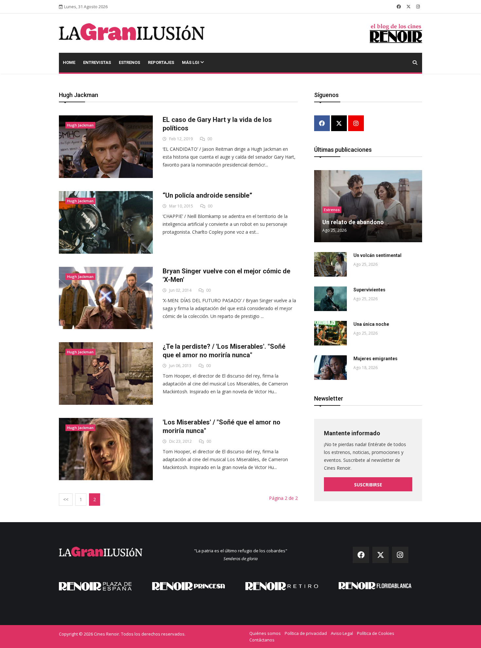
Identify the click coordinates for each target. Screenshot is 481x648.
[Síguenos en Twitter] (408, 7)
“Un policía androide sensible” (207, 195)
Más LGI (191, 62)
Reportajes (161, 62)
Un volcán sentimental (377, 255)
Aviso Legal (342, 633)
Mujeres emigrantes (375, 358)
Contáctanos (262, 640)
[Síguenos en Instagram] (418, 7)
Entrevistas (97, 62)
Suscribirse (368, 484)
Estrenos (129, 62)
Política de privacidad (306, 633)
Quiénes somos (265, 633)
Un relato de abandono (353, 222)
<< (65, 499)
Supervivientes (369, 289)
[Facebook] (322, 124)
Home (69, 62)
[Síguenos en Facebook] (399, 7)
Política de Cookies (375, 633)
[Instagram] (356, 124)
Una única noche (371, 324)
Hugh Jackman (80, 125)
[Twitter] (339, 124)
